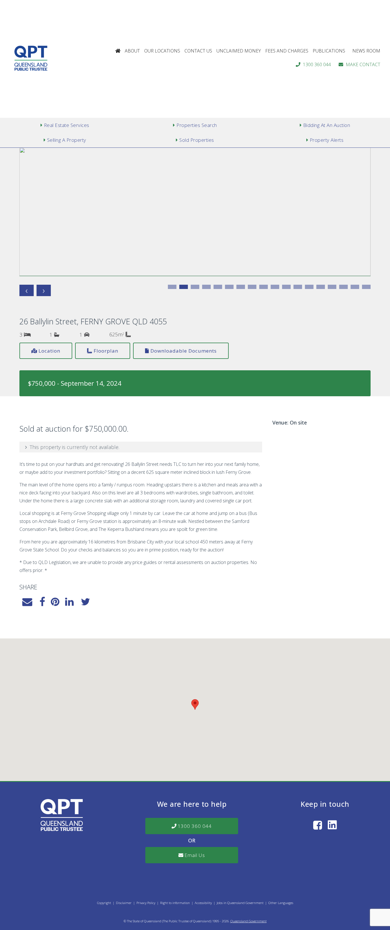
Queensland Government (248, 921)
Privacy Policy (145, 903)
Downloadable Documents (183, 350)
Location (49, 350)
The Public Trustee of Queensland (186, 921)
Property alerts (327, 140)
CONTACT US (198, 51)
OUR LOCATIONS (162, 51)
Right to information (175, 903)
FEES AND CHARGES (286, 51)
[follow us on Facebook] (317, 825)
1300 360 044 (317, 64)
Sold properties (196, 140)
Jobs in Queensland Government (240, 903)
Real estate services (66, 125)
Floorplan (106, 350)
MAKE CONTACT (363, 64)
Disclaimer (124, 903)
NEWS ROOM (366, 51)
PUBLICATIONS (329, 51)
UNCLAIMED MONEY (238, 51)
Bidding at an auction (326, 125)
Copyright (104, 903)
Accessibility (203, 903)
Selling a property (66, 140)
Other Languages (280, 903)
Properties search (196, 125)
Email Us (194, 855)
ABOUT (132, 51)
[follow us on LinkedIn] (332, 825)
